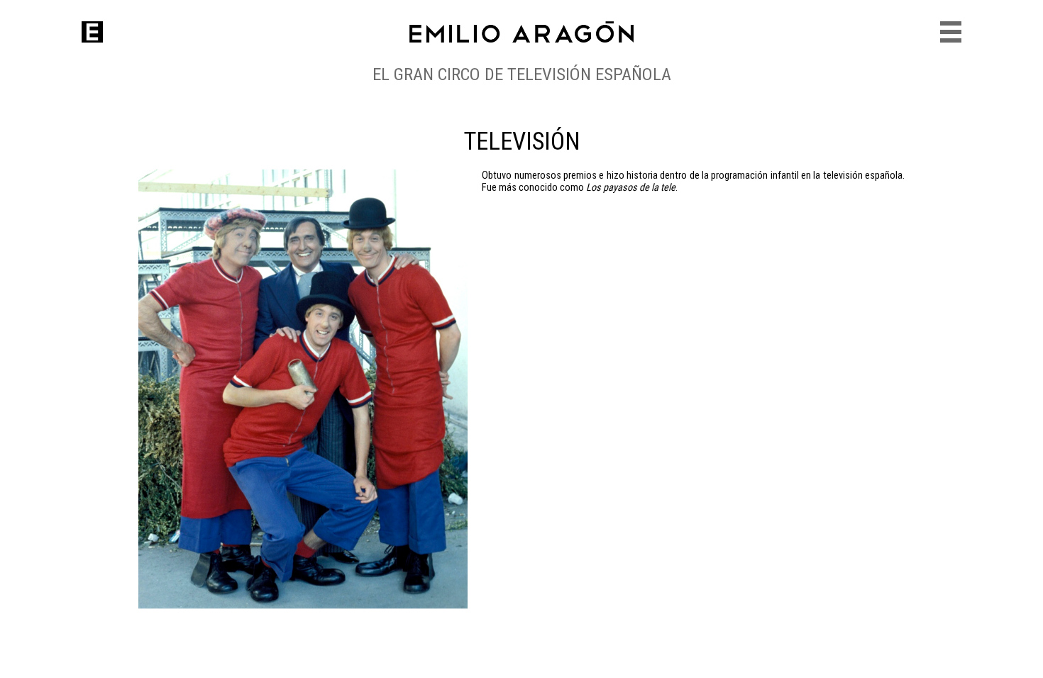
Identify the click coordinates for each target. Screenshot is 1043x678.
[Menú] (950, 32)
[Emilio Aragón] (92, 32)
